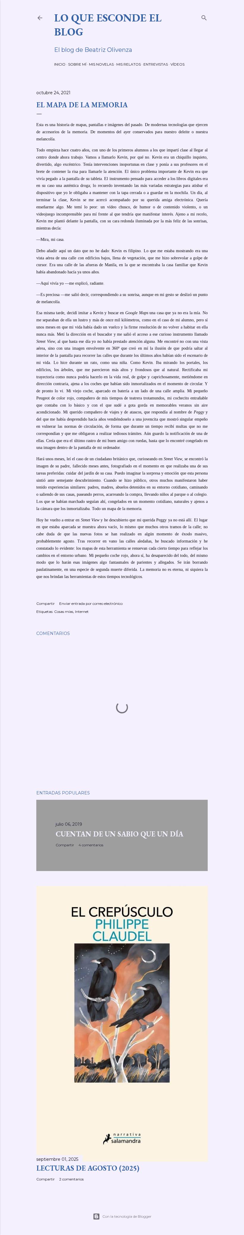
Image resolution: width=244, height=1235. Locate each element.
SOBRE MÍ (77, 64)
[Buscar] (204, 16)
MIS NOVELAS (101, 64)
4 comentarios (91, 845)
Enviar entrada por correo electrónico (91, 603)
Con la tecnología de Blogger (126, 1216)
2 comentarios (71, 1179)
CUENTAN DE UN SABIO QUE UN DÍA (119, 834)
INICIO (59, 64)
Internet (82, 611)
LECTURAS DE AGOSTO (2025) (87, 1168)
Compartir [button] (45, 603)
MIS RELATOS (128, 64)
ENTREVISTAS (155, 64)
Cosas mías (63, 611)
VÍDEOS (177, 64)
